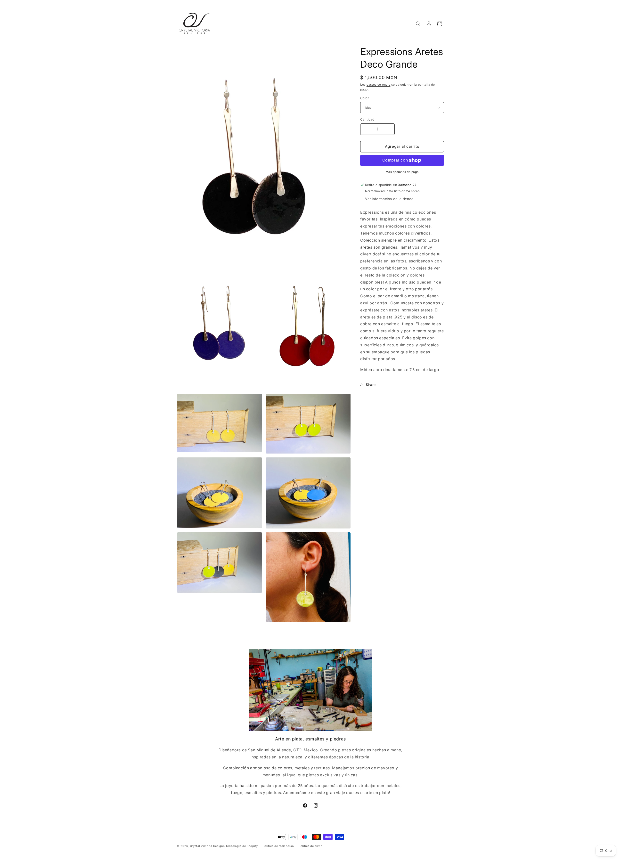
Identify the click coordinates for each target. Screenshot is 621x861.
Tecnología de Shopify (242, 846)
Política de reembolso (278, 846)
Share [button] (371, 384)
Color (364, 98)
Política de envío (311, 846)
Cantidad (367, 119)
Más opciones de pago (402, 172)
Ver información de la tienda (389, 199)
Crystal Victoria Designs (207, 846)
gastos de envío (379, 84)
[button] (418, 23)
